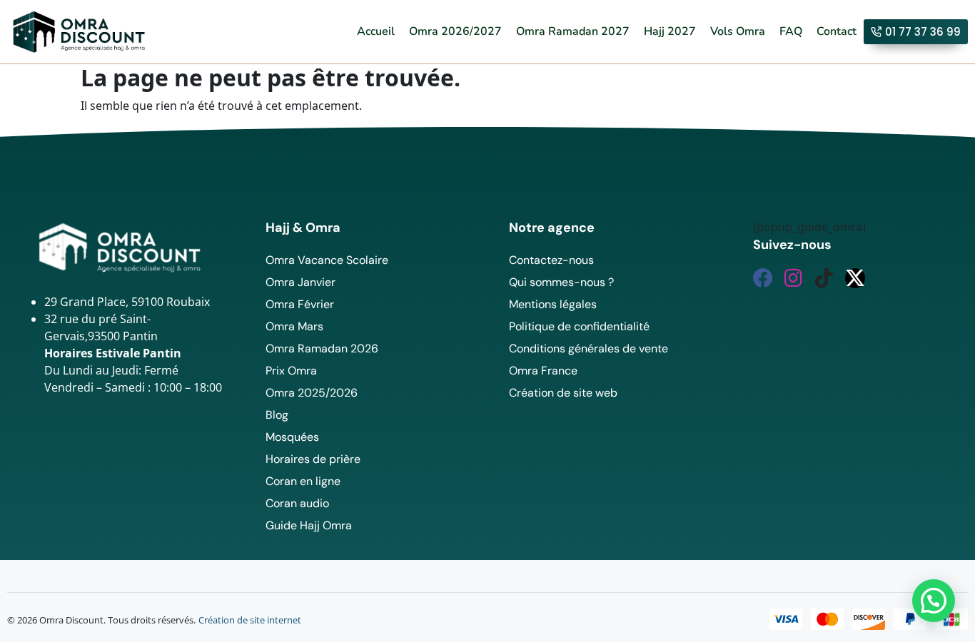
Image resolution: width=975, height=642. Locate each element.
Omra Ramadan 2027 (573, 31)
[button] (933, 600)
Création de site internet (249, 619)
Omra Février (300, 304)
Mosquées (292, 436)
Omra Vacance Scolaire (327, 260)
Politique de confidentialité (579, 326)
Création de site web (563, 392)
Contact (837, 31)
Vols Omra (737, 31)
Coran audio (297, 503)
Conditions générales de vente (588, 348)
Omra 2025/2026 (312, 392)
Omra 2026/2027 (455, 31)
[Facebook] (763, 278)
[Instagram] (794, 278)
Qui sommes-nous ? (561, 282)
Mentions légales (553, 304)
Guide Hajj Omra (309, 525)
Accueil (376, 31)
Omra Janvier (300, 282)
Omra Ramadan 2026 (322, 348)
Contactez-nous (551, 260)
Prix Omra (291, 370)
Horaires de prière (313, 459)
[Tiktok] (824, 278)
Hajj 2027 (670, 31)
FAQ (790, 31)
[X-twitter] (855, 278)
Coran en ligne (303, 481)
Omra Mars (294, 326)
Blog (277, 414)
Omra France (543, 370)
